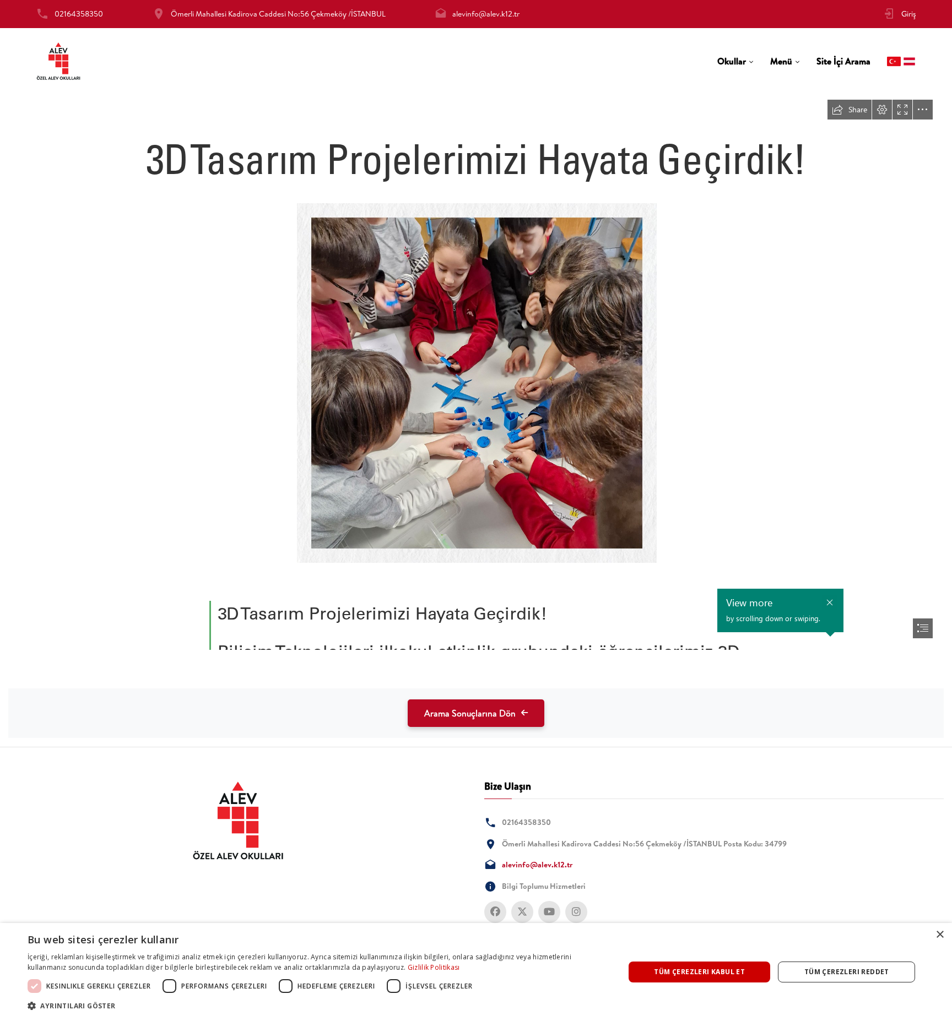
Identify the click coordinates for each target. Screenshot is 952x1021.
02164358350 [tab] (79, 13)
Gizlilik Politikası (434, 967)
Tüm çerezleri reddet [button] (846, 971)
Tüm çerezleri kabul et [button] (699, 971)
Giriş (908, 13)
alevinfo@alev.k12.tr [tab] (486, 13)
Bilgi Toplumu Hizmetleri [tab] (544, 886)
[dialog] (476, 972)
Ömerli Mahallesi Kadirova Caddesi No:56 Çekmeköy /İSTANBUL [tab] (278, 13)
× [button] (939, 935)
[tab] (735, 61)
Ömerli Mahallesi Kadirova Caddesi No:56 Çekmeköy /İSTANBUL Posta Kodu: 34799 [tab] (644, 843)
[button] (317, 1006)
